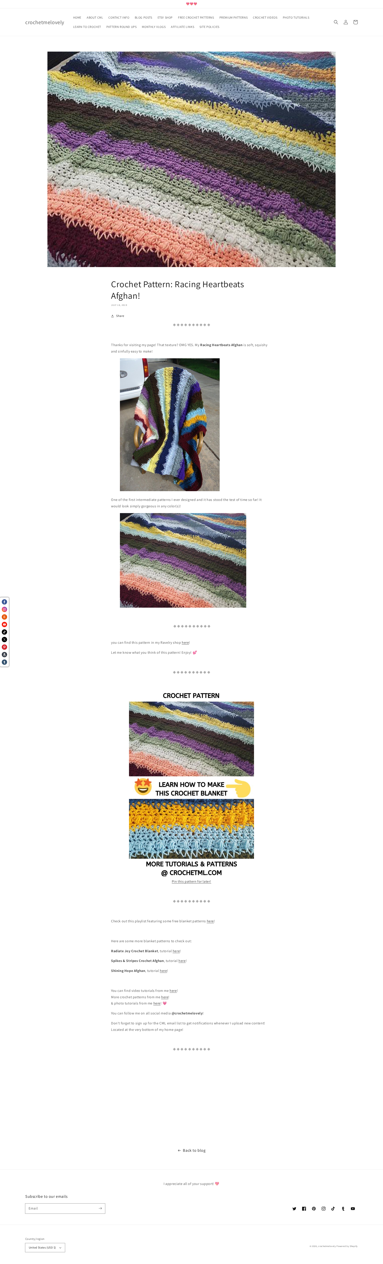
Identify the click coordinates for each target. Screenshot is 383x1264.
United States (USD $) (42, 1247)
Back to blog (194, 1150)
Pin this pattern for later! (191, 881)
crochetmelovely (327, 1246)
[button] (336, 22)
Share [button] (120, 316)
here (185, 642)
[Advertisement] (133, 1100)
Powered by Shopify (347, 1246)
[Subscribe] (100, 1208)
